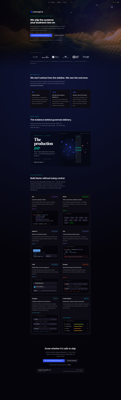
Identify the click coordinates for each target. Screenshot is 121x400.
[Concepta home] (49, 2)
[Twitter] (116, 2)
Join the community (71, 360)
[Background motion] (71, 12)
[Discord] (118, 2)
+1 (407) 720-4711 (79, 369)
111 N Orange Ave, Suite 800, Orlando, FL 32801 (72, 371)
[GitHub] (113, 2)
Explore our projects (59, 35)
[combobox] (67, 2)
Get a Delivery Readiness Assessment (40, 35)
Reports (59, 2)
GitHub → (70, 364)
